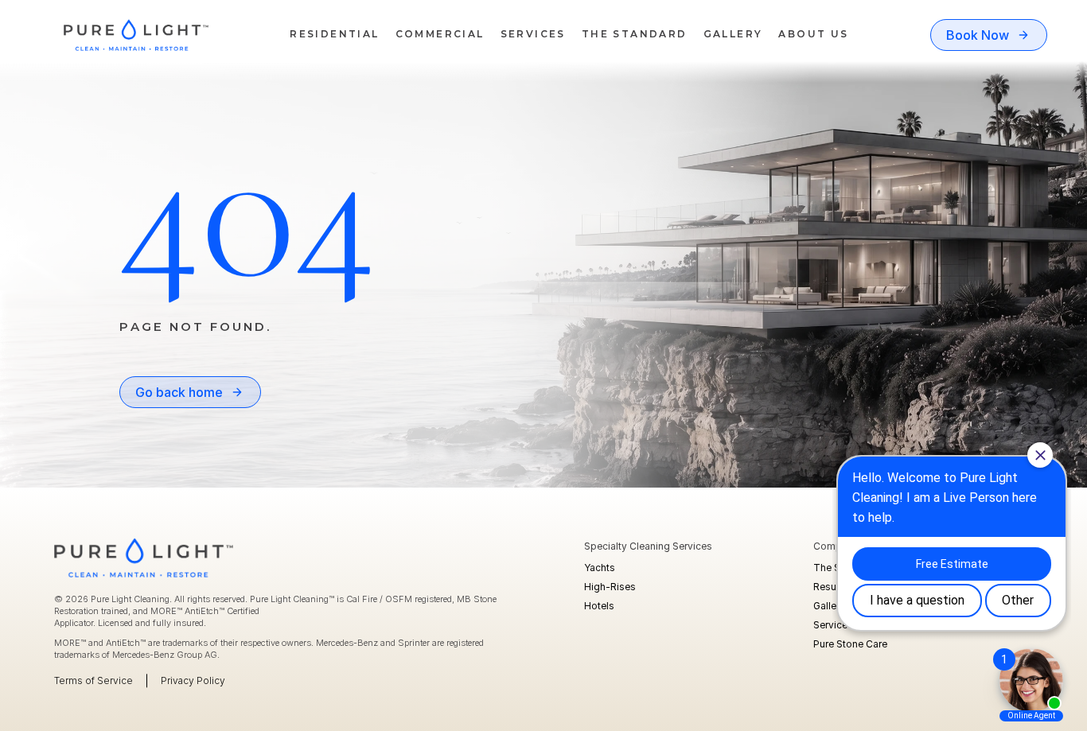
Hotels (599, 606)
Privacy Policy (193, 680)
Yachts (599, 568)
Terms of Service (93, 680)
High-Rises (610, 587)
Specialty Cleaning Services (648, 546)
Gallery (829, 606)
